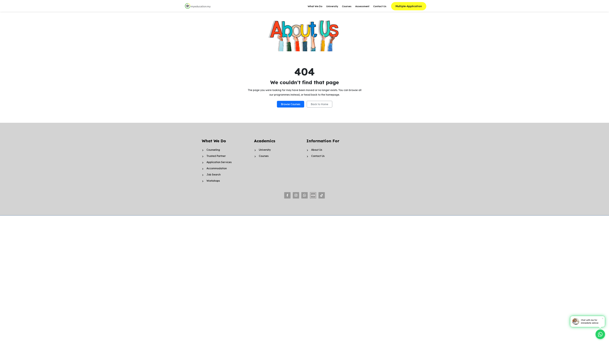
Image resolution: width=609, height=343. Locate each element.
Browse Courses (290, 104)
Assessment (362, 6)
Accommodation (216, 168)
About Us (316, 149)
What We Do (315, 6)
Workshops (213, 180)
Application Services (219, 162)
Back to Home (319, 104)
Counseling (213, 149)
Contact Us (379, 6)
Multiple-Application (409, 6)
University (332, 6)
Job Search (213, 174)
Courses (346, 6)
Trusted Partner (216, 156)
